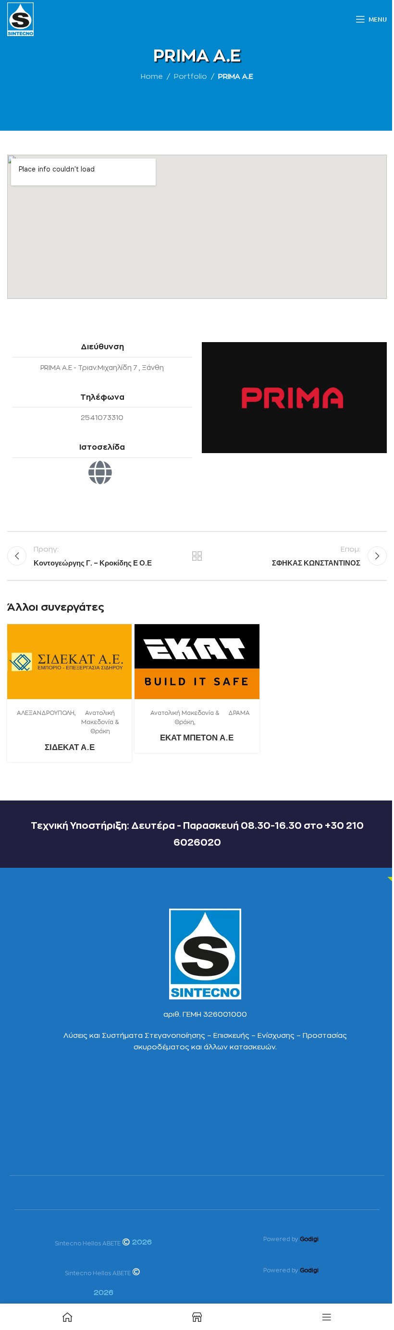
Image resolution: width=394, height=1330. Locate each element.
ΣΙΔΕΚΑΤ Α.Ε (70, 746)
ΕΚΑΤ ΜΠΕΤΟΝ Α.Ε (197, 737)
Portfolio (190, 76)
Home (152, 76)
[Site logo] (20, 19)
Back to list (197, 556)
